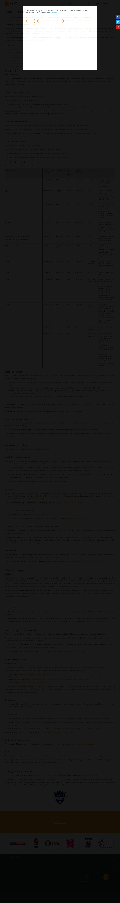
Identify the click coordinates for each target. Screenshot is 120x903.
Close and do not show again (50, 21)
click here (53, 12)
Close (31, 21)
